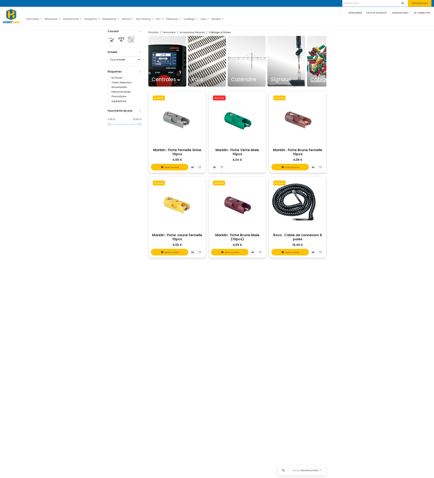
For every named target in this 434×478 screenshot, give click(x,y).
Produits (153, 32)
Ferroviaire (169, 32)
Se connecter (422, 12)
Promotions (119, 96)
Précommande (121, 91)
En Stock (117, 77)
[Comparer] (192, 167)
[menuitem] (34, 19)
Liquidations (119, 101)
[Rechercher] (403, 3)
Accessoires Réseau (192, 32)
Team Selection (122, 82)
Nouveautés (119, 87)
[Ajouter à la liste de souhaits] (200, 167)
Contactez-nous (420, 3)
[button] (283, 470)
